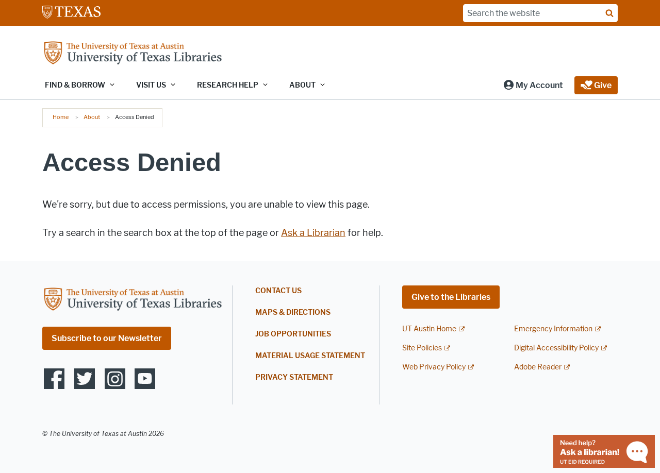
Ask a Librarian (313, 233)
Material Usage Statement (310, 355)
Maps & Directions (293, 312)
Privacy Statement (294, 377)
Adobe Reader (538, 367)
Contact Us (278, 290)
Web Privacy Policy (434, 367)
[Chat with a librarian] (604, 450)
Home (61, 117)
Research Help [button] (227, 85)
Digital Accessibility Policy (556, 348)
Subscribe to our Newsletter (107, 338)
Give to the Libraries (450, 297)
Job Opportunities (293, 334)
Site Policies (422, 348)
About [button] (302, 85)
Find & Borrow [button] (75, 85)
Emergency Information (553, 329)
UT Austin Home (429, 329)
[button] (533, 85)
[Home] (132, 54)
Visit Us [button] (151, 85)
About (92, 117)
